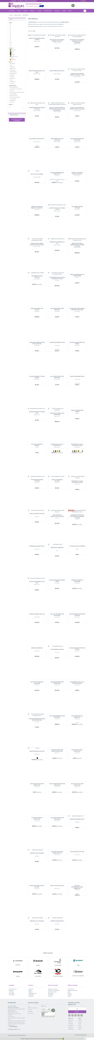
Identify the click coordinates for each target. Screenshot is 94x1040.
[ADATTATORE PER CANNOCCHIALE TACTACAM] (57, 511)
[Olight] (78, 961)
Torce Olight (11, 993)
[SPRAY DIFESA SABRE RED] (57, 544)
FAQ (28, 1006)
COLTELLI (25, 10)
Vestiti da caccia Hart (52, 992)
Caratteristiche (12, 85)
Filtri (11, 19)
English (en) (70, 1022)
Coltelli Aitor (30, 996)
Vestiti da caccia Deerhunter (78, 975)
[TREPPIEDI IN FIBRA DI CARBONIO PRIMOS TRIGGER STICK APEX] (77, 239)
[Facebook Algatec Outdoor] (76, 5)
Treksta (69, 996)
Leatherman (17, 964)
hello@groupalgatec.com (12, 1011)
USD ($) (79, 1023)
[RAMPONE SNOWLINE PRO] (57, 918)
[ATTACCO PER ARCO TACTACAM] (37, 510)
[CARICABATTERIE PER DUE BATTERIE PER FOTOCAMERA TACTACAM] (77, 511)
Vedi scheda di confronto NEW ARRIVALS (16, 119)
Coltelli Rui (30, 992)
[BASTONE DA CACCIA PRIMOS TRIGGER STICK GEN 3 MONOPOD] (77, 35)
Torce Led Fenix (71, 989)
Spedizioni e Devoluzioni (32, 1007)
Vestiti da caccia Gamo (58, 976)
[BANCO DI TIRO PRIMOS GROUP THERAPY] (37, 35)
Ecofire (39, 10)
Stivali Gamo (50, 993)
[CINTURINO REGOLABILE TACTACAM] (37, 476)
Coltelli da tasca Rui (32, 993)
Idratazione (11, 990)
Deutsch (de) (70, 1027)
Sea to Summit (12, 994)
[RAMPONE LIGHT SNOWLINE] (37, 918)
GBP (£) (79, 1025)
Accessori (50, 996)
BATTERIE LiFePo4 (48, 10)
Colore (10, 48)
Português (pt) (71, 1025)
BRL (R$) (79, 1027)
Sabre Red (70, 994)
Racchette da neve (13, 989)
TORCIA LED (57, 10)
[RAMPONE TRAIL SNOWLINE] (37, 850)
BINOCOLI (32, 10)
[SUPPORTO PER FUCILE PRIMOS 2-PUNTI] (57, 205)
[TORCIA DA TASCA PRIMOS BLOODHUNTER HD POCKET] (37, 239)
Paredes (69, 993)
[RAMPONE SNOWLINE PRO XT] (77, 816)
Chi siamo (30, 1009)
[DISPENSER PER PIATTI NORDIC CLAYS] (37, 408)
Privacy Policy (30, 1013)
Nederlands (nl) (71, 1029)
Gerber (29, 990)
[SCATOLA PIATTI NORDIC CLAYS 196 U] (37, 578)
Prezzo (10, 104)
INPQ (24, 1035)
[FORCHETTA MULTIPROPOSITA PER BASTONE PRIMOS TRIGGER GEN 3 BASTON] (57, 103)
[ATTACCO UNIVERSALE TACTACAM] (57, 476)
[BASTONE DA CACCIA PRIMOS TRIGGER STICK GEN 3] (57, 35)
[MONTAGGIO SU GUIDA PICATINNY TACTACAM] (77, 477)
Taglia (10, 22)
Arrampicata (11, 992)
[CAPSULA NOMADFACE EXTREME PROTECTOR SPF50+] (37, 714)
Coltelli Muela (31, 994)
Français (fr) (70, 1023)
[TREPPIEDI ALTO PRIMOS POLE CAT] (57, 239)
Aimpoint (18, 976)
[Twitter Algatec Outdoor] (79, 5)
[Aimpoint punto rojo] (18, 972)
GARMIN (64, 10)
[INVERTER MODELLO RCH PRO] (37, 748)
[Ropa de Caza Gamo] (58, 972)
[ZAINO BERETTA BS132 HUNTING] (37, 273)
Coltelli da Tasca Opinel (72, 990)
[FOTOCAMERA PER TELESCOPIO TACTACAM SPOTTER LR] (57, 273)
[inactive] (53, 1013)
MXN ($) (79, 1029)
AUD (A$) (80, 1022)
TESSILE (19, 10)
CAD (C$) (80, 1020)
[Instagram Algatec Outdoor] (84, 5)
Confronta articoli (14, 114)
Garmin (69, 992)
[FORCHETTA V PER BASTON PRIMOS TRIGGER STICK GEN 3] (77, 103)
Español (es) (70, 1020)
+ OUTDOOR (11, 10)
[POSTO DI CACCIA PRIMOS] (37, 171)
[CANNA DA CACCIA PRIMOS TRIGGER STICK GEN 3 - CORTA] (77, 69)
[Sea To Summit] (38, 972)
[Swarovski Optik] (58, 961)
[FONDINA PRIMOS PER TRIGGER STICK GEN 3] (37, 103)
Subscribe (77, 1011)
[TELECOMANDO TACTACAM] (57, 646)
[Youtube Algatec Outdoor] (81, 5)
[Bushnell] (38, 961)
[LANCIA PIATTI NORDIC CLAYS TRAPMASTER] (57, 409)
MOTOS (69, 10)
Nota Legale (30, 1011)
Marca (10, 62)
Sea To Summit (38, 976)
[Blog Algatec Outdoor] (86, 5)
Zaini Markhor (51, 994)
